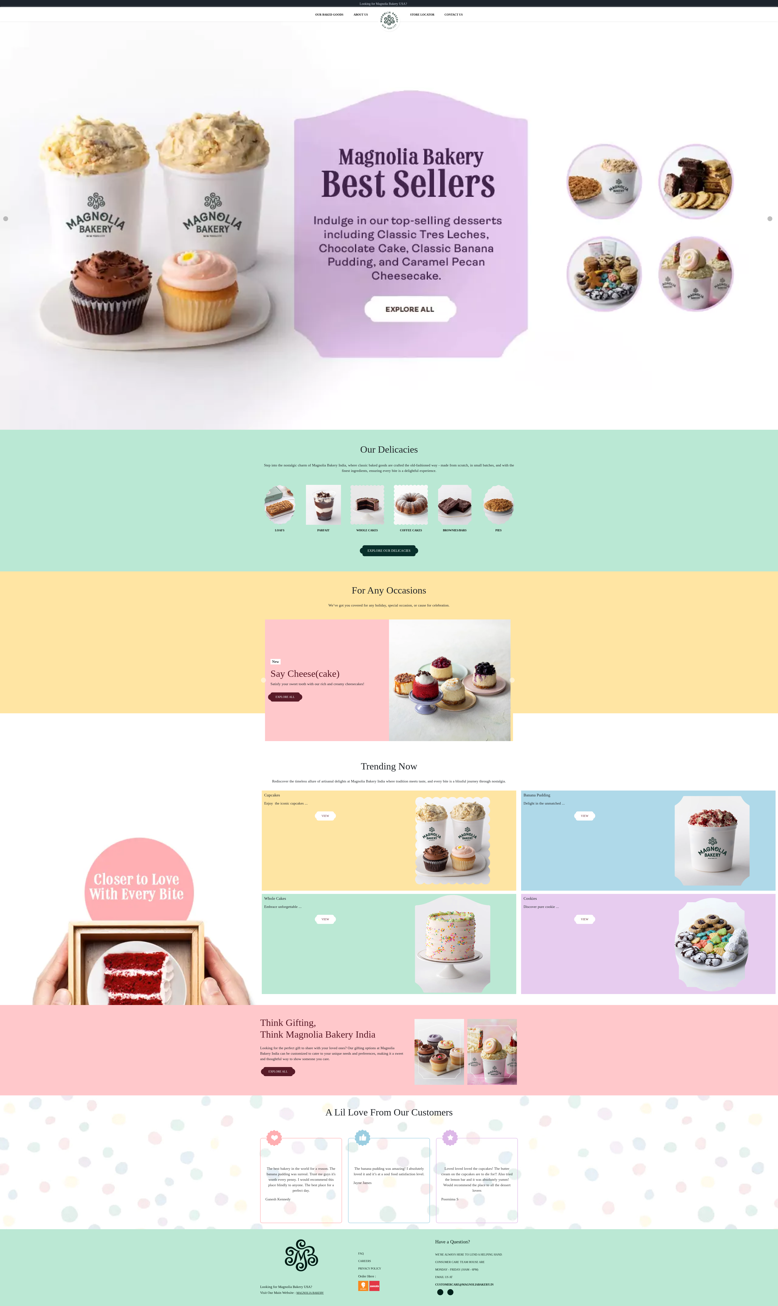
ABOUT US (361, 14)
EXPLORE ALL (285, 697)
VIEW (325, 815)
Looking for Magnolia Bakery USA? (383, 3)
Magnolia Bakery (310, 1292)
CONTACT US (454, 14)
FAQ (361, 1253)
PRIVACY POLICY (369, 1268)
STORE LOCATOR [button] (422, 14)
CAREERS (364, 1261)
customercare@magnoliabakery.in (464, 1284)
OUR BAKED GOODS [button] (329, 14)
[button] (4, 218)
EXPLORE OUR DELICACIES (389, 550)
